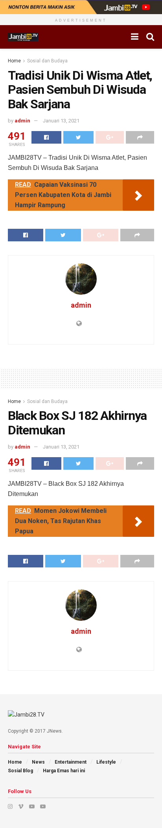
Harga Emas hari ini (64, 770)
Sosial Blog (20, 770)
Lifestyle (106, 762)
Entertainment (71, 762)
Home (14, 61)
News (38, 762)
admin (22, 121)
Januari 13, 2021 (61, 121)
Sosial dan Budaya (47, 61)
